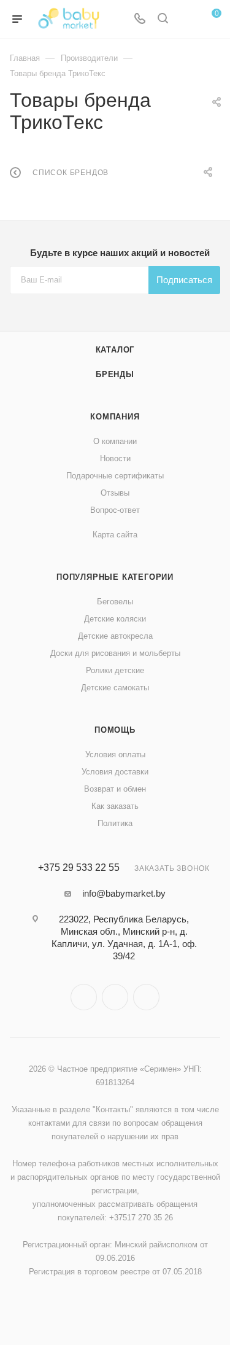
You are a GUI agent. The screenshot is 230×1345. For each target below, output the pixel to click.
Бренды (115, 374)
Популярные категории (115, 577)
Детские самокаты (115, 687)
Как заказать (115, 806)
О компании (115, 441)
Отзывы (115, 492)
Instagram (84, 997)
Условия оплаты (115, 754)
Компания (114, 416)
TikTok (146, 997)
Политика (115, 823)
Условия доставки (115, 771)
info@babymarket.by (124, 893)
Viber (115, 997)
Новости (115, 458)
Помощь (115, 730)
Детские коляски (115, 618)
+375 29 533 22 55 (79, 868)
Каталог (115, 349)
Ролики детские (115, 670)
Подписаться (184, 280)
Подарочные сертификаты (115, 475)
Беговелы (115, 601)
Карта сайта (115, 534)
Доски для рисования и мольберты (115, 653)
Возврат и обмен (115, 788)
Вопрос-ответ (115, 510)
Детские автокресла (115, 636)
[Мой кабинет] (185, 19)
